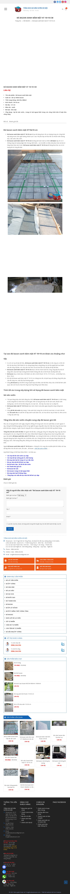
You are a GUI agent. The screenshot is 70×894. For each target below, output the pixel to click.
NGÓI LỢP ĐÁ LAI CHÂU (13, 618)
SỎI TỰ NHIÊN (10, 621)
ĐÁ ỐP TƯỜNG (10, 584)
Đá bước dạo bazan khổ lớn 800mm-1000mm (27, 683)
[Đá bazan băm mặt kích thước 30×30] (43, 728)
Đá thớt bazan (18, 673)
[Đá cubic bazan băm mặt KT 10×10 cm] (27, 752)
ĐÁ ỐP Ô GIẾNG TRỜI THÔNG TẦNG (17, 611)
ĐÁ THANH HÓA (11, 601)
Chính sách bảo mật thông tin (43, 825)
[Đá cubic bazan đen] (11, 750)
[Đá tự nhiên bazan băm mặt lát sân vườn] (11, 728)
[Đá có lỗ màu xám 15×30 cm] (9, 707)
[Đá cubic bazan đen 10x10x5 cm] (59, 727)
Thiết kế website (46, 892)
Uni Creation (57, 892)
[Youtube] (63, 2)
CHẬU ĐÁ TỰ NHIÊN (12, 625)
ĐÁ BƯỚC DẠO (10, 597)
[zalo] (57, 2)
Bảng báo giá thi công (26, 809)
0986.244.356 (15, 549)
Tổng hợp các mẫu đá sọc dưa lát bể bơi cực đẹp (23, 475)
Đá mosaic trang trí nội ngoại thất (18, 471)
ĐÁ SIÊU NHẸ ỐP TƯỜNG (13, 632)
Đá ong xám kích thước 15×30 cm (24, 694)
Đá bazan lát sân (12, 469)
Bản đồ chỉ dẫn (26, 816)
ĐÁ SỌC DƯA (10, 594)
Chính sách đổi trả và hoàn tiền (43, 821)
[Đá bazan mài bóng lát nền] (59, 752)
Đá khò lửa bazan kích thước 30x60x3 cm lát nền (27, 787)
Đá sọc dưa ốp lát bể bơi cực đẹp (18, 462)
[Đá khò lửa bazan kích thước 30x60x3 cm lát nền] (27, 776)
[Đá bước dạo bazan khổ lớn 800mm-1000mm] (9, 687)
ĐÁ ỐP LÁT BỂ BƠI (11, 608)
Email (8, 516)
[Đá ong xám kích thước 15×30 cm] (9, 697)
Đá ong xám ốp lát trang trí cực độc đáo (20, 460)
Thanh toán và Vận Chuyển (44, 817)
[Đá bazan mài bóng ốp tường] (43, 752)
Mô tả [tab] (6, 121)
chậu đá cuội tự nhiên (41, 448)
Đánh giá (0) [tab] (13, 121)
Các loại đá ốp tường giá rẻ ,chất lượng (20, 458)
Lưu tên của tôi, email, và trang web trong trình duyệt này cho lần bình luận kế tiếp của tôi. (34, 524)
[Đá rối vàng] (9, 666)
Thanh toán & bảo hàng (27, 813)
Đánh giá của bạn (12, 495)
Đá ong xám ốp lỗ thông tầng (16, 473)
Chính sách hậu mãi (26, 819)
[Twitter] (60, 2)
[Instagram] (65, 2)
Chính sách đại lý (26, 822)
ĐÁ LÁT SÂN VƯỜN (12, 580)
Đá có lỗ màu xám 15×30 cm (22, 704)
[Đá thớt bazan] (9, 676)
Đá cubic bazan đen (11, 757)
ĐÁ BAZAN (26, 21)
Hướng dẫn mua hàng (43, 813)
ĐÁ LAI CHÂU (10, 590)
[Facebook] (55, 2)
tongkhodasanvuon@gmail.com (19, 554)
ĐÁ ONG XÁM (10, 587)
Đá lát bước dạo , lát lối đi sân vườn (19, 464)
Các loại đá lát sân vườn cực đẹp (18, 456)
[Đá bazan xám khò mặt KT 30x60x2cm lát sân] (27, 728)
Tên (8, 509)
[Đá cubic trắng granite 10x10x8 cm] (11, 776)
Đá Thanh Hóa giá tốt (14, 466)
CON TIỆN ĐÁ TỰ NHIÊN (13, 628)
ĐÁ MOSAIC (9, 614)
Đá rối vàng (17, 663)
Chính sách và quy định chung (43, 809)
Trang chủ (18, 21)
